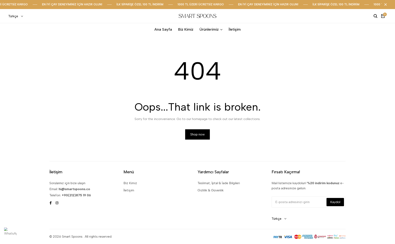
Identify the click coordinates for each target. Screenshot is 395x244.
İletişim (128, 190)
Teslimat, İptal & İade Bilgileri (219, 183)
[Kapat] (385, 4)
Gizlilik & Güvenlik (211, 190)
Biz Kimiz (130, 183)
